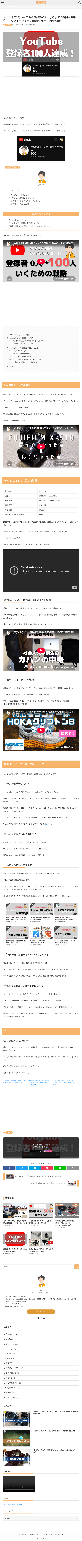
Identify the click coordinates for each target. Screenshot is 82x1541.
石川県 (10, 1392)
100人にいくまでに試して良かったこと (25, 348)
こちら (68, 394)
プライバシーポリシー (35, 1534)
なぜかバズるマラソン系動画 (23, 343)
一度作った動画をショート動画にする (26, 362)
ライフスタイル (13, 1383)
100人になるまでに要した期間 (22, 338)
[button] (79, 2)
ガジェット (12, 1344)
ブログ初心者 (12, 1373)
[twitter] (38, 1318)
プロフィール (41, 1312)
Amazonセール (13, 1334)
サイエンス (11, 1363)
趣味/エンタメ (13, 1388)
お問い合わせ (48, 1534)
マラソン (10, 1378)
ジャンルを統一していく (21, 351)
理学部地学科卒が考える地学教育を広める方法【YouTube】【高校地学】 (38, 1083)
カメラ (11, 1353)
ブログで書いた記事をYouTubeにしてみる (27, 359)
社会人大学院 (12, 1397)
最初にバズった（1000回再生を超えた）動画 (28, 341)
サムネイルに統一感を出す (22, 356)
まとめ (12, 366)
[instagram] (41, 1318)
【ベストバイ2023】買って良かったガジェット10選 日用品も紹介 (63, 1083)
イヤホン (11, 1349)
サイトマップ (59, 1534)
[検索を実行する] (76, 1266)
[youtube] (44, 1318)
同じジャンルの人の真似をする (23, 354)
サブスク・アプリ (14, 1368)
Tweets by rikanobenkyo (12, 1504)
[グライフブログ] (41, 2)
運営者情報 (22, 1534)
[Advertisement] (41, 95)
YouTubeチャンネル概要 (19, 335)
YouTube (8, 24)
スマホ (11, 1358)
